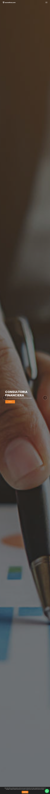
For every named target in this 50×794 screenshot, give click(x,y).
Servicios (10, 402)
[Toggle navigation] (46, 2)
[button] (5, 397)
